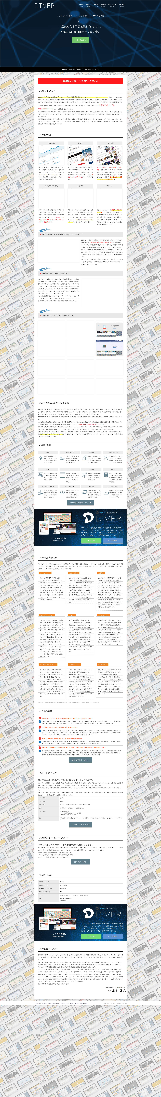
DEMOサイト (115, 540)
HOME (81, 5)
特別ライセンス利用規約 (54, 1003)
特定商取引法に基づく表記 (80, 1003)
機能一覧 (96, 5)
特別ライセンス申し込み (67, 1003)
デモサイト (89, 5)
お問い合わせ (122, 5)
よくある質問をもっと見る (80, 760)
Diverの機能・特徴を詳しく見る (79, 502)
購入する (92, 540)
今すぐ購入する (80, 40)
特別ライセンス (112, 5)
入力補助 (103, 5)
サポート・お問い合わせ (81, 824)
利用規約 (44, 1003)
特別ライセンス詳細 (80, 862)
